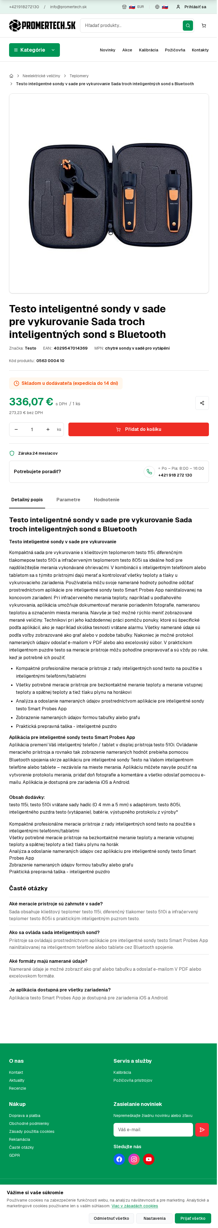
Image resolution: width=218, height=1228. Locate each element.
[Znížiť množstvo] (16, 429)
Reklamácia (19, 1139)
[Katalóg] (11, 76)
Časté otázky (21, 1147)
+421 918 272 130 (175, 475)
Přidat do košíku (143, 429)
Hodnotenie (107, 500)
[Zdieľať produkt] (202, 403)
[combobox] (137, 25)
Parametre (68, 500)
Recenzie (17, 1088)
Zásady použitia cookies (31, 1131)
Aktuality (17, 1080)
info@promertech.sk (68, 6)
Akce (127, 50)
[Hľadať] (188, 25)
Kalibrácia (148, 50)
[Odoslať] (202, 1130)
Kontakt (16, 1072)
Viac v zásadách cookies (135, 1205)
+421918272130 (24, 6)
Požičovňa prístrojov (133, 1080)
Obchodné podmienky (29, 1123)
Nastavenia (154, 1218)
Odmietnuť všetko (111, 1218)
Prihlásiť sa (195, 6)
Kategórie (32, 50)
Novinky (108, 50)
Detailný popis (27, 500)
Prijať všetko (193, 1218)
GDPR (14, 1155)
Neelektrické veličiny (41, 75)
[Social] (119, 1159)
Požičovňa (175, 50)
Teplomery (79, 75)
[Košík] (204, 25)
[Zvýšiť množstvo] (48, 429)
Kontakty (200, 50)
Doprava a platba (24, 1115)
